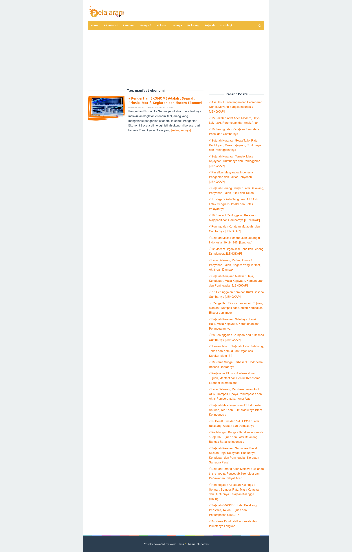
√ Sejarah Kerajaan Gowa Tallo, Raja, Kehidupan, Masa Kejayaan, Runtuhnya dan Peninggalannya (235, 145)
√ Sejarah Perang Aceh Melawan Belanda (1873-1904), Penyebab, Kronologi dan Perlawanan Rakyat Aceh (236, 473)
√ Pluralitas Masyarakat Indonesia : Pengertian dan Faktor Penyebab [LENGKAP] (231, 177)
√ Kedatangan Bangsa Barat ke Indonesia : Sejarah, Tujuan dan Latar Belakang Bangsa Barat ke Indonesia (236, 437)
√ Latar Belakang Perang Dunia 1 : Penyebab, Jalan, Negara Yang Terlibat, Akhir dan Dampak (235, 265)
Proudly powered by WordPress (163, 544)
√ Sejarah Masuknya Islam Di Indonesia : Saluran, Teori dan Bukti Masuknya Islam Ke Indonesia (235, 410)
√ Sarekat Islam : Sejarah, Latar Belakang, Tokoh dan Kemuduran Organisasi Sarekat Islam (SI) (236, 351)
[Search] (259, 25)
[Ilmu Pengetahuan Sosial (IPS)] (106, 11)
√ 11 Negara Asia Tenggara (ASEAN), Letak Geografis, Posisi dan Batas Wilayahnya (233, 204)
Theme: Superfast (197, 544)
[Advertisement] (176, 59)
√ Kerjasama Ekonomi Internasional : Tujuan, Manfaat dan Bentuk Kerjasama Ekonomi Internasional (234, 378)
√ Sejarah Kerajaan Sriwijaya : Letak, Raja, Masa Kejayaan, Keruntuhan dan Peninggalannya (234, 324)
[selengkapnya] (181, 130)
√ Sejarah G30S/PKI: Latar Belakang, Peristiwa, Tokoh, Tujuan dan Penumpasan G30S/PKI (233, 510)
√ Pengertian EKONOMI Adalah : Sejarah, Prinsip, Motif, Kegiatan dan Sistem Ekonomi (165, 100)
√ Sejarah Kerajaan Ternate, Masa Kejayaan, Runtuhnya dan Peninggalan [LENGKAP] (234, 161)
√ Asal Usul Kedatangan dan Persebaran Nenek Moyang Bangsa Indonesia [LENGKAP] (235, 106)
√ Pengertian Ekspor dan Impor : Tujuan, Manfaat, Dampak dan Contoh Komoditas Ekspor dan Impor (236, 308)
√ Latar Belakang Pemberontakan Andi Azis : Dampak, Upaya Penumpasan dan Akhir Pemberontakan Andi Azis (235, 394)
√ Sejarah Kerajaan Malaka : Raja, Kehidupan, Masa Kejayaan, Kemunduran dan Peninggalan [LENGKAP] (236, 280)
